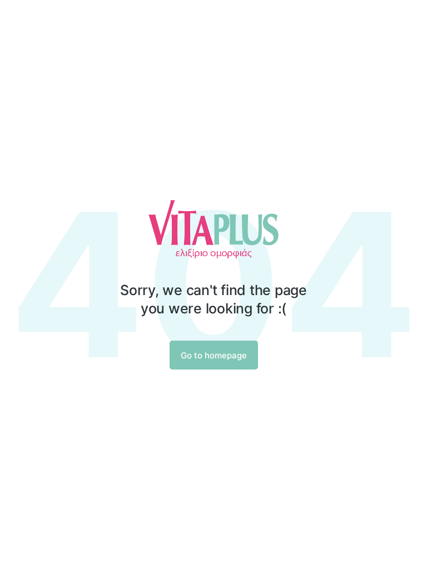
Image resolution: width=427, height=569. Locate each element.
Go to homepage (214, 355)
